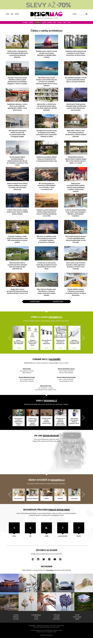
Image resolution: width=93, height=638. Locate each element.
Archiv (36, 619)
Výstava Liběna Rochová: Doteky (66, 377)
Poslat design (77, 617)
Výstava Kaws (27, 369)
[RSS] (60, 559)
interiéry (17, 14)
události (31, 22)
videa (12, 14)
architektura (38, 22)
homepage (25, 22)
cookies (60, 630)
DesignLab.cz (50, 635)
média (64, 22)
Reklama (16, 617)
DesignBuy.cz (55, 317)
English (77, 619)
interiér (44, 22)
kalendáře (55, 359)
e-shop (7, 14)
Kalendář (56, 617)
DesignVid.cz (50, 400)
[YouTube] (54, 559)
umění (68, 22)
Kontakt (15, 615)
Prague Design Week (59, 509)
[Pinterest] (49, 559)
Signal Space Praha (45, 386)
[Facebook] (32, 559)
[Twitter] (43, 559)
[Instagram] (38, 559)
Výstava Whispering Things (27, 377)
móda (54, 22)
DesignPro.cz (58, 480)
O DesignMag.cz (36, 615)
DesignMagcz (50, 570)
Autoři (36, 617)
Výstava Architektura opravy (66, 369)
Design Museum (51, 435)
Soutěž (77, 615)
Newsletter (56, 619)
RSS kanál (57, 615)
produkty (49, 22)
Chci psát (16, 619)
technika (59, 22)
